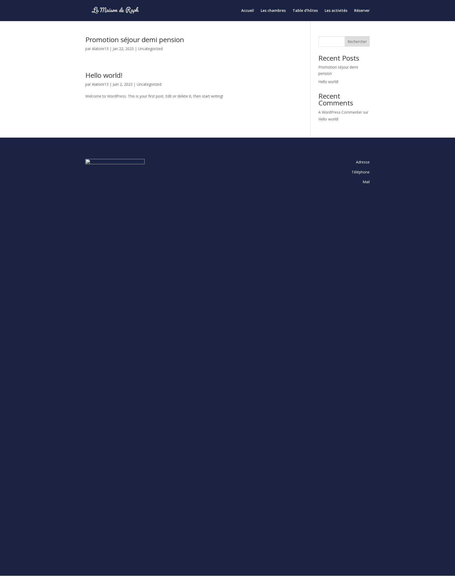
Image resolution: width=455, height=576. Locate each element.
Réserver (362, 11)
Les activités (336, 11)
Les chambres (273, 11)
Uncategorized (150, 48)
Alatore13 (100, 48)
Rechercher (357, 41)
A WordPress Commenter (340, 112)
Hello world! (103, 75)
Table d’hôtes (305, 11)
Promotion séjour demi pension (134, 39)
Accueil (247, 11)
